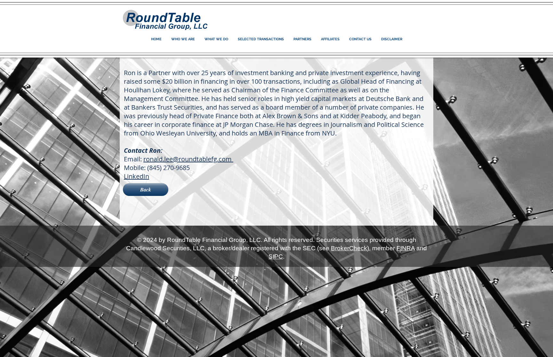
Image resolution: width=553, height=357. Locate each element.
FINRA (406, 248)
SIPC (275, 256)
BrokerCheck (349, 248)
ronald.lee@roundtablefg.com (188, 159)
